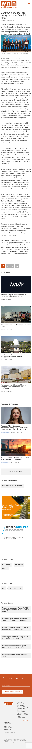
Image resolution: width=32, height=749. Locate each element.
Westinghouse (15, 588)
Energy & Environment (20, 703)
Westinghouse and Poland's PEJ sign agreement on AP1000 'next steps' (15, 609)
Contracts (6, 565)
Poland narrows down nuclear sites (14, 655)
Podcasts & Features (5, 432)
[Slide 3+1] (20, 522)
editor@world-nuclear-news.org (8, 730)
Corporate (19, 710)
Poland (5, 568)
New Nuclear (20, 705)
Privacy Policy (16, 743)
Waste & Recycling (22, 713)
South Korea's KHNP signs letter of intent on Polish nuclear (15, 628)
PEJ (3, 588)
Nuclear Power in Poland (12, 486)
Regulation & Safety (22, 707)
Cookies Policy (24, 743)
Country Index (21, 717)
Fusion (18, 716)
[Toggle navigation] (29, 2)
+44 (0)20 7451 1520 (9, 732)
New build (19, 565)
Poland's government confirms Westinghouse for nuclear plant (14, 619)
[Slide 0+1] (11, 522)
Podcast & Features (22, 714)
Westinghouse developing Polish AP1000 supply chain (15, 637)
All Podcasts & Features (15, 471)
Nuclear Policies (21, 708)
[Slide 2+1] (17, 522)
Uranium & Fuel (21, 711)
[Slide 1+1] (14, 522)
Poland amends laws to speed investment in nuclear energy (14, 646)
